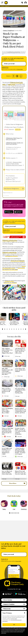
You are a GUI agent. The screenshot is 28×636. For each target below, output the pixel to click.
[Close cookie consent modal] (25, 613)
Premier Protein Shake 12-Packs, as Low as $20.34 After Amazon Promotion (20, 431)
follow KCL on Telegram (10, 282)
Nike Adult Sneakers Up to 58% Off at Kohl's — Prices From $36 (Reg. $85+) (7, 371)
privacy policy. (14, 618)
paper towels (11, 84)
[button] (24, 599)
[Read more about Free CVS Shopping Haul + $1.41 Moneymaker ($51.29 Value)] (7, 403)
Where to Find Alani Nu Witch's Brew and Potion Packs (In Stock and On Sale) (7, 431)
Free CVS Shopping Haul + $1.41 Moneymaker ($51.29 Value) (7, 410)
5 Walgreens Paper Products (13, 127)
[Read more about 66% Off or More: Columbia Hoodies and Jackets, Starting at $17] (20, 383)
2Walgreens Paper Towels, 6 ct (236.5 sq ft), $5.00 (14, 143)
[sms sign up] (14, 237)
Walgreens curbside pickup (9, 240)
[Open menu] (2, 2)
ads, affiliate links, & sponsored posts (14, 51)
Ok (14, 624)
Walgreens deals (9, 280)
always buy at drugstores (17, 260)
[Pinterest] (17, 76)
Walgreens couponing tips (9, 252)
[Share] (20, 76)
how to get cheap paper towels (14, 266)
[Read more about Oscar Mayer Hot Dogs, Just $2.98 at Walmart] (20, 363)
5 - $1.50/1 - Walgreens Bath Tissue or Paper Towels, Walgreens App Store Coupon (14, 164)
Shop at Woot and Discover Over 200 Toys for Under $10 (20, 472)
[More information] (16, 149)
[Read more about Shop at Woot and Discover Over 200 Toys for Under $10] (20, 466)
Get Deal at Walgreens (11, 188)
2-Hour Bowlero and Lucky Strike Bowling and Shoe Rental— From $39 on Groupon (20, 451)
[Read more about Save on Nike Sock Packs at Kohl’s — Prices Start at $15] (7, 466)
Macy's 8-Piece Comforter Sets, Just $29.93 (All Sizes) (6, 391)
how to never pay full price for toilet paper (13, 268)
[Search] (22, 2)
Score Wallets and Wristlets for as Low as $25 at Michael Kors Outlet (7, 451)
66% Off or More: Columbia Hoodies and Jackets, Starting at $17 (20, 391)
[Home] (6, 2)
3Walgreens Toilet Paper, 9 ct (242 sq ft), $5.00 (14, 138)
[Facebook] (13, 76)
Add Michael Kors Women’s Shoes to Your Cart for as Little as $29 (20, 351)
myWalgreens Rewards (11, 255)
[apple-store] (7, 594)
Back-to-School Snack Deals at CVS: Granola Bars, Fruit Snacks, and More (20, 410)
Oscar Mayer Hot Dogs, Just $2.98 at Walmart (20, 370)
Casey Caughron (8, 30)
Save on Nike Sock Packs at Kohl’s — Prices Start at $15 (7, 472)
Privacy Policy (20, 69)
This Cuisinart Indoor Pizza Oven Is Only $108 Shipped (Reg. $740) (7, 351)
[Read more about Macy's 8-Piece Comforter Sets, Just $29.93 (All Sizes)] (7, 383)
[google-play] (20, 594)
